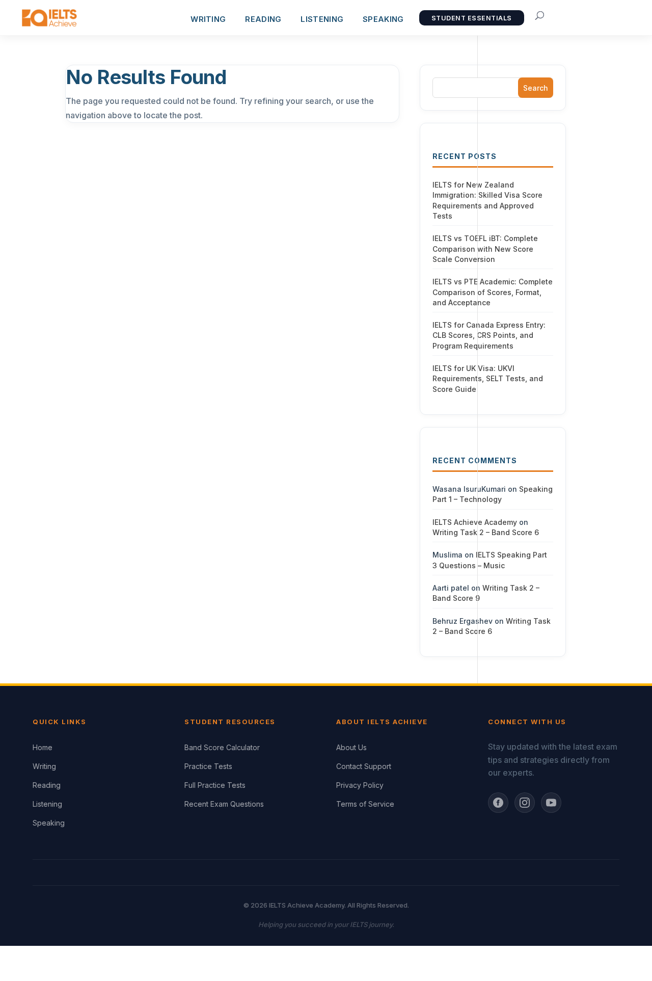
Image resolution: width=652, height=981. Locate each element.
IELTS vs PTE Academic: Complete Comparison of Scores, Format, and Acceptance (492, 292)
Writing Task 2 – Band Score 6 (485, 532)
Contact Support (363, 766)
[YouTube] (551, 802)
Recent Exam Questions (224, 804)
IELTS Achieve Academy (474, 522)
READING (263, 19)
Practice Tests (208, 766)
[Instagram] (524, 802)
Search (535, 88)
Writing (44, 766)
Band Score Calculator (222, 747)
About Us (351, 747)
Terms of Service (365, 804)
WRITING (208, 19)
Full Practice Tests (215, 785)
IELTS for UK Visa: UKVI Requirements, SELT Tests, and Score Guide (487, 378)
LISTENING (322, 19)
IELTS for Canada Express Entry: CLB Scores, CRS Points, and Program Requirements (489, 335)
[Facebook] (498, 802)
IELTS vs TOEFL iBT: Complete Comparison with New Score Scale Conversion (485, 248)
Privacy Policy (360, 785)
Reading (47, 785)
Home (42, 747)
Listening (47, 804)
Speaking (383, 19)
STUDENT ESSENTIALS (471, 18)
